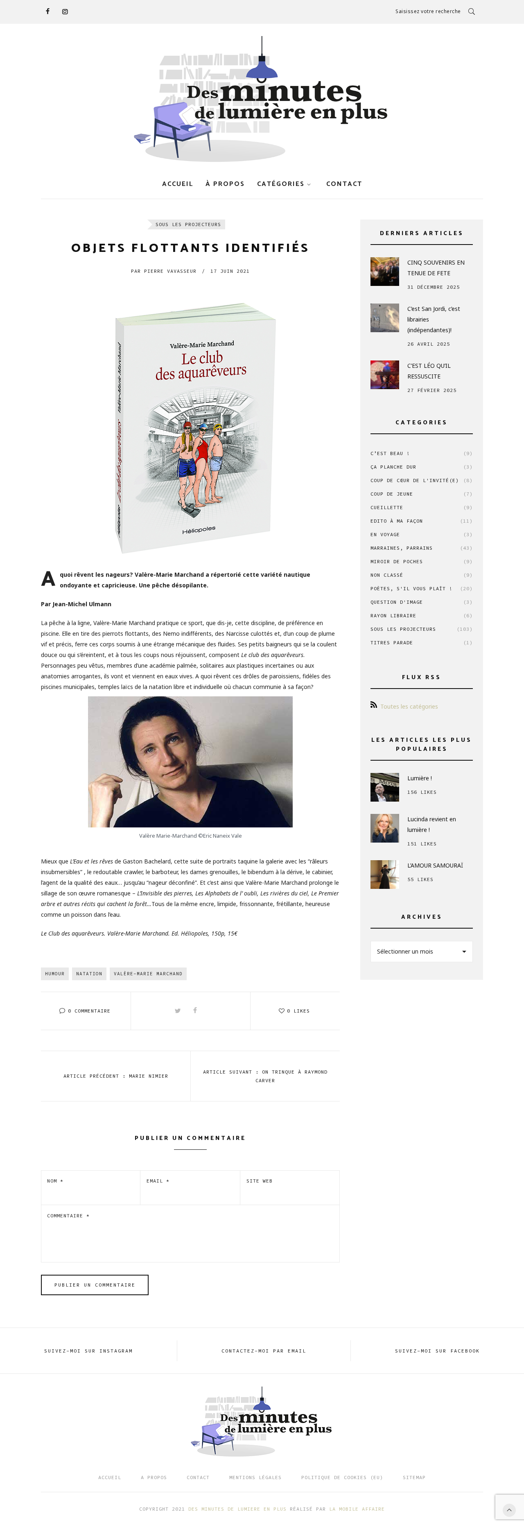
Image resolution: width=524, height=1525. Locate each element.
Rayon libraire (421, 615)
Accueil (177, 184)
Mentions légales (255, 1477)
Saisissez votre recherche (428, 11)
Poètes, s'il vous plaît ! (421, 588)
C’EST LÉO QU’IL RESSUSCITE (429, 371)
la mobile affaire (357, 1509)
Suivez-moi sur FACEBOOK (437, 1351)
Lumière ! (419, 778)
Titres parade (421, 642)
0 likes (298, 1011)
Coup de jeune (421, 494)
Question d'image (421, 602)
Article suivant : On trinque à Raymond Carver (265, 1076)
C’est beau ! (421, 453)
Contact (198, 1477)
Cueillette (421, 507)
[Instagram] (64, 11)
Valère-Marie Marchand (148, 974)
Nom (55, 1181)
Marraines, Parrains (421, 548)
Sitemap (414, 1477)
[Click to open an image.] (190, 421)
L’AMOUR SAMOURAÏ (435, 865)
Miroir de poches (421, 561)
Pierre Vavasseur (163, 271)
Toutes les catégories (409, 706)
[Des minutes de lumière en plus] (262, 99)
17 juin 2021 (230, 271)
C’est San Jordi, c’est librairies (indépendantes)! (433, 319)
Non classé (421, 575)
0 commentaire (89, 1011)
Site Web (259, 1181)
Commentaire (68, 1215)
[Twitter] (178, 1010)
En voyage (421, 534)
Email (158, 1181)
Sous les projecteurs (188, 224)
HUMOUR (55, 974)
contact (344, 184)
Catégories (281, 184)
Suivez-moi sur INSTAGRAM (88, 1351)
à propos (225, 184)
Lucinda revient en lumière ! (431, 824)
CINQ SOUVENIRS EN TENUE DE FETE (436, 267)
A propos (154, 1477)
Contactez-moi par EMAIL (263, 1351)
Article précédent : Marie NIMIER (115, 1076)
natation (89, 974)
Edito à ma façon (421, 521)
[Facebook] (47, 11)
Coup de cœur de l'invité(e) (421, 480)
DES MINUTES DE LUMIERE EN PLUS (237, 1509)
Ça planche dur (421, 467)
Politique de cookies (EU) (342, 1477)
